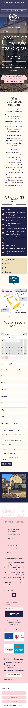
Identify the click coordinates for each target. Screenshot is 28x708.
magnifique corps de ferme (15, 565)
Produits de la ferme (13, 549)
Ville (2, 403)
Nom (2, 376)
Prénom (3, 382)
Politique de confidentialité (18, 705)
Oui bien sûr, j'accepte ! (9, 453)
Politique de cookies (8, 705)
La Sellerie (10, 542)
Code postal (4, 396)
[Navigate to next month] (25, 334)
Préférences (14, 701)
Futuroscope (17, 577)
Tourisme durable (8, 23)
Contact (17, 27)
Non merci (14, 697)
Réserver (6, 464)
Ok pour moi (14, 693)
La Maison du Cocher (14, 534)
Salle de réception (7, 6)
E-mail (3, 416)
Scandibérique (10, 585)
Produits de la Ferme (19, 23)
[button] (4, 486)
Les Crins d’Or (11, 538)
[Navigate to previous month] (2, 334)
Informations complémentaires (9, 423)
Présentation (12, 2)
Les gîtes (19, 2)
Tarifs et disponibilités (19, 6)
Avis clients (11, 27)
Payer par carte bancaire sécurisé (12, 440)
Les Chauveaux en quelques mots (13, 530)
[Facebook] (14, 595)
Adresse (3, 389)
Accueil (6, 2)
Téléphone (4, 410)
